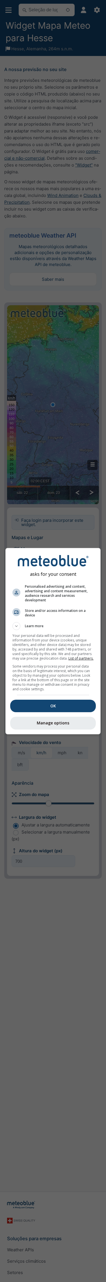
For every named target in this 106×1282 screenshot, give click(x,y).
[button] (53, 626)
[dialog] (53, 641)
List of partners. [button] (81, 658)
